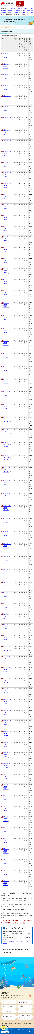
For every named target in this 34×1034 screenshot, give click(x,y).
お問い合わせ (23, 1002)
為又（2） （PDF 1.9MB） (6, 637)
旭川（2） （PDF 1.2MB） (6, 305)
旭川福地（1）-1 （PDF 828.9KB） (7, 444)
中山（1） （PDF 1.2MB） (6, 584)
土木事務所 (27, 8)
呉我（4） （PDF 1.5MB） (6, 808)
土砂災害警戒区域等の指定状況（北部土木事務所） (15, 951)
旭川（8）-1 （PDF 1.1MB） (6, 381)
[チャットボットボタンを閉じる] (7, 1026)
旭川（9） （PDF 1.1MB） (6, 406)
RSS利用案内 (23, 1011)
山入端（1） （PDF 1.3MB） (6, 164)
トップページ (11, 8)
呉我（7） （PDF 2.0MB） (6, 840)
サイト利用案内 (7, 1011)
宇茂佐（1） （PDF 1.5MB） (6, 55)
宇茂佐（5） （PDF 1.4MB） (6, 108)
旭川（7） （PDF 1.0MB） (6, 368)
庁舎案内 (21, 1006)
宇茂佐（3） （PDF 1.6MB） (6, 76)
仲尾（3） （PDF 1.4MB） (6, 883)
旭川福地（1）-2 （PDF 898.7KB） (7, 457)
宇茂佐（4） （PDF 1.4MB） (6, 87)
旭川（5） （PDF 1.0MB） (6, 343)
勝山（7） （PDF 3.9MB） (6, 260)
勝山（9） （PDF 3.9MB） (6, 281)
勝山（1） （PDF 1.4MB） (6, 196)
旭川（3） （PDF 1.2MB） (6, 317)
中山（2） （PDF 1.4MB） (6, 594)
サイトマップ (7, 1002)
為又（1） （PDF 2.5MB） (6, 627)
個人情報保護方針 (8, 1017)
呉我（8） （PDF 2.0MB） (6, 851)
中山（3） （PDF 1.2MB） (6, 605)
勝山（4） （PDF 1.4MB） (6, 228)
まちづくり (19, 8)
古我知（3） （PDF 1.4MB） (6, 744)
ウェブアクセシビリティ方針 (24, 1017)
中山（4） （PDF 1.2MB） (6, 616)
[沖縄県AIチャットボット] (5, 1029)
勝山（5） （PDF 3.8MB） (6, 239)
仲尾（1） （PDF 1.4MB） (6, 861)
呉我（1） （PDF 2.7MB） (6, 776)
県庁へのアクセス (8, 1006)
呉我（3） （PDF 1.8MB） (6, 797)
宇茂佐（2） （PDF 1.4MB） (6, 66)
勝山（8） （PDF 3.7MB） (6, 271)
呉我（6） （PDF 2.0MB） (6, 829)
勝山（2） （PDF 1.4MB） (6, 207)
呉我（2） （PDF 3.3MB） (6, 787)
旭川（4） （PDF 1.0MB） (6, 330)
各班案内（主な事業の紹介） (15, 10)
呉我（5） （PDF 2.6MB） (6, 819)
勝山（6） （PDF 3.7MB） (6, 249)
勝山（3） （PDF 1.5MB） (6, 217)
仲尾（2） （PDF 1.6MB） (6, 872)
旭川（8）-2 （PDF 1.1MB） (6, 393)
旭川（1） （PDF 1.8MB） (6, 292)
